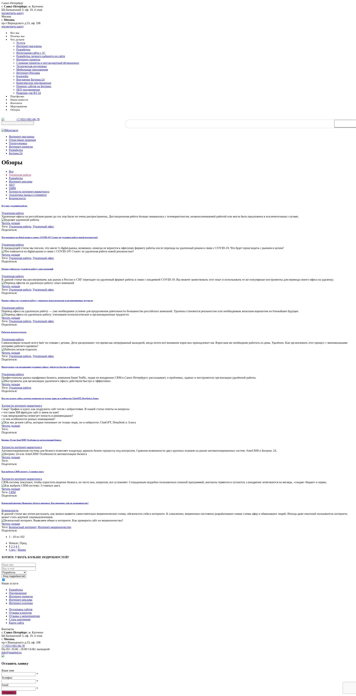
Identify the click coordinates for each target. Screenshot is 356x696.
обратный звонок (17, 123)
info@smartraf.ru (11, 652)
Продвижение (18, 593)
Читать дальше (10, 223)
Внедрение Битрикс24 (30, 79)
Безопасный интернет (22, 527)
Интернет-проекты (28, 59)
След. (12, 549)
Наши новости (19, 99)
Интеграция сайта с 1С (30, 52)
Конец (22, 549)
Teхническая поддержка (31, 66)
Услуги (20, 42)
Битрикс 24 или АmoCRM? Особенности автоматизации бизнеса (31, 440)
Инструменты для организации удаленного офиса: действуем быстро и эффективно (40, 367)
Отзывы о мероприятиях (24, 616)
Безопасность (17, 198)
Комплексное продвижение (33, 82)
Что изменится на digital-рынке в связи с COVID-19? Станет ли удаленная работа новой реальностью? (49, 237)
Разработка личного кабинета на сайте (40, 56)
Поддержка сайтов (20, 609)
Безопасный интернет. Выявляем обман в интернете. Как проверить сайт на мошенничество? (45, 503)
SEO (12, 184)
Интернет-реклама (20, 181)
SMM (12, 188)
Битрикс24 (15, 153)
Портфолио (17, 96)
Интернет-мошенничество (54, 527)
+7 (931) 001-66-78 (27, 119)
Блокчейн (22, 76)
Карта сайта (16, 622)
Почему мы (17, 36)
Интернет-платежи (21, 603)
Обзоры (15, 109)
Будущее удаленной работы (14, 206)
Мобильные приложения (32, 69)
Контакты (16, 103)
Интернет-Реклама (28, 72)
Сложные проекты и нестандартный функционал (47, 62)
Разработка (23, 49)
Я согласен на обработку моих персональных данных (40, 580)
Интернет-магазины (29, 46)
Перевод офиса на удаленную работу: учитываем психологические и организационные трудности (47, 300)
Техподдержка (18, 143)
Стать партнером (19, 619)
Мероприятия (18, 106)
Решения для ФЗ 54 (28, 93)
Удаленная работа (20, 174)
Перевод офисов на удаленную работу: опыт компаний (27, 269)
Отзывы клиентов (20, 612)
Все (11, 171)
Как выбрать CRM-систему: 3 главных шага (22, 471)
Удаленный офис (43, 226)
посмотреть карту (12, 13)
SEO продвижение (28, 89)
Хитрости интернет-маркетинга (29, 191)
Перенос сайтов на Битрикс (33, 86)
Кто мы (14, 32)
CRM (12, 492)
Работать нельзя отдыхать (14, 332)
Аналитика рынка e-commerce (28, 194)
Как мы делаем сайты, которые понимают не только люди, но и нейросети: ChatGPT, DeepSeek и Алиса (50, 398)
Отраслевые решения (22, 140)
